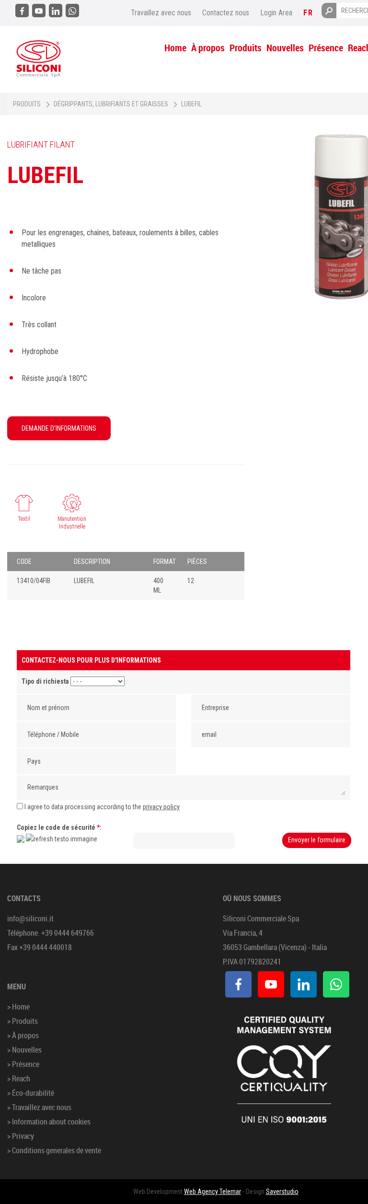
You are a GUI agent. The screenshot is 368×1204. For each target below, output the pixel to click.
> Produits (22, 1021)
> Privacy (20, 1136)
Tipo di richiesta (45, 681)
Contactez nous (225, 12)
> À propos (23, 1035)
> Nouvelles (24, 1049)
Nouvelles (285, 47)
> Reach (18, 1078)
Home (175, 47)
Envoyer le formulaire (316, 840)
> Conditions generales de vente (54, 1150)
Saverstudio (282, 1191)
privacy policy (161, 807)
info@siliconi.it (30, 918)
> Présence (23, 1064)
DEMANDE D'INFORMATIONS (59, 428)
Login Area (276, 12)
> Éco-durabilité (30, 1093)
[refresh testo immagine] (61, 839)
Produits (246, 47)
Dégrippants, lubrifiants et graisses (111, 104)
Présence (326, 47)
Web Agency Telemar (212, 1191)
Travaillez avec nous (161, 12)
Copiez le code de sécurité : (59, 827)
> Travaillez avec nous (39, 1107)
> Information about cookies (49, 1121)
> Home (18, 1006)
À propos (208, 47)
